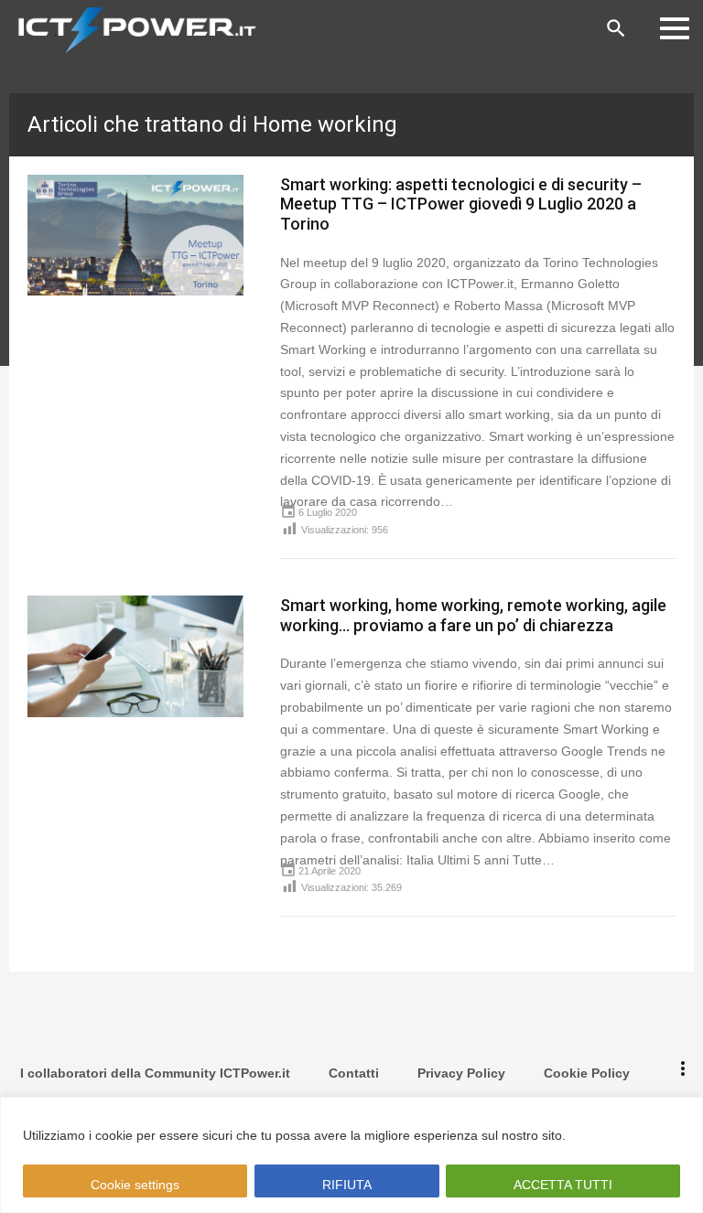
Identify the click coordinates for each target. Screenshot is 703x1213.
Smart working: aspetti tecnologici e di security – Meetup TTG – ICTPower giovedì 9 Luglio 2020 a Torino (461, 204)
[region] (351, 1155)
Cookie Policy (587, 1073)
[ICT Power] (132, 28)
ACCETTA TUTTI (563, 1184)
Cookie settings (135, 1184)
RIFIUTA (346, 1184)
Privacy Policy (461, 1073)
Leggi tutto (604, 1135)
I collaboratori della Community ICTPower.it (155, 1073)
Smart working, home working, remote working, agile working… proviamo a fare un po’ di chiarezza (473, 615)
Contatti (354, 1073)
